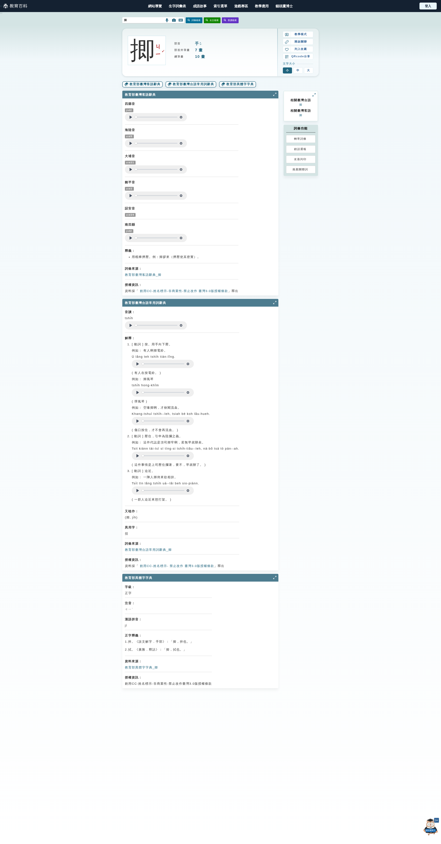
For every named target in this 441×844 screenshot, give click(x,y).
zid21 (130, 162)
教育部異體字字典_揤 (141, 667)
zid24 (130, 215)
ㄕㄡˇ (200, 44)
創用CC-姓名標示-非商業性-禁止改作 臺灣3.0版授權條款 (183, 291)
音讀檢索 (232, 20)
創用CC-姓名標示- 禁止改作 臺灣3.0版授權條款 (176, 566)
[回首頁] (15, 6)
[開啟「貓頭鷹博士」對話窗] (430, 827)
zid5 (129, 136)
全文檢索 (214, 20)
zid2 (129, 188)
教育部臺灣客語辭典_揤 (143, 275)
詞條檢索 (196, 20)
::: (1, 6)
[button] (220, 6)
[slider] (156, 117)
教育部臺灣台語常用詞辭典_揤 (148, 549)
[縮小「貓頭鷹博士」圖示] (436, 820)
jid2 (129, 110)
